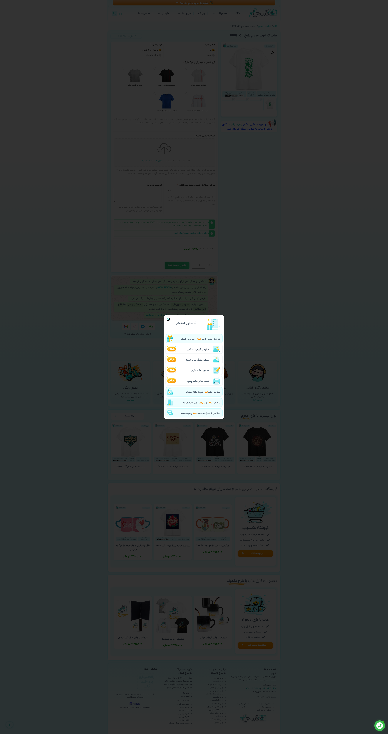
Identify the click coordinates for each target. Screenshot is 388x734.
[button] (168, 319)
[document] (194, 367)
